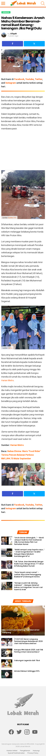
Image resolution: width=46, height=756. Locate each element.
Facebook (19, 79)
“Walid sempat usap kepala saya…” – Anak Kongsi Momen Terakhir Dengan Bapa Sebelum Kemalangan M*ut (29, 552)
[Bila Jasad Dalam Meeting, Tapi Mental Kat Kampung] (23, 621)
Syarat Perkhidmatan (16, 753)
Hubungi (36, 751)
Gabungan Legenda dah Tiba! (27, 660)
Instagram (11, 83)
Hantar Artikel (12, 751)
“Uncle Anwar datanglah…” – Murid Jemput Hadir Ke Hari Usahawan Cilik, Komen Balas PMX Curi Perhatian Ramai (29, 540)
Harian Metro (7, 380)
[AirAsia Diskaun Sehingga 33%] (6, 674)
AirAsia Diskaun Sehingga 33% (26, 671)
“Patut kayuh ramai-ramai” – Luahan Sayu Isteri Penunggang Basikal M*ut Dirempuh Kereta (27, 574)
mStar (10, 348)
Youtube (29, 79)
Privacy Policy (32, 753)
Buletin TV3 (12, 218)
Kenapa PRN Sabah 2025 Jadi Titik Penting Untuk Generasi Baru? (28, 650)
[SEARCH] (43, 3)
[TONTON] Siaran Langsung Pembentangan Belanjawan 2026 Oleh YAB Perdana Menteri (28, 641)
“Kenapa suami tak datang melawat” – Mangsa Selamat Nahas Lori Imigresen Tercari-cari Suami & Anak (28, 586)
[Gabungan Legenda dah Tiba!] (6, 663)
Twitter (38, 79)
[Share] (12, 43)
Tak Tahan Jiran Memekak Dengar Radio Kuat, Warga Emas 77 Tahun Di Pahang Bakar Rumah (29, 563)
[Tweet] (34, 43)
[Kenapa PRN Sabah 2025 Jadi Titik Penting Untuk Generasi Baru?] (6, 653)
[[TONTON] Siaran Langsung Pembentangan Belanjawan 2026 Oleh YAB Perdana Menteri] (6, 642)
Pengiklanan (25, 751)
